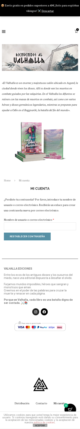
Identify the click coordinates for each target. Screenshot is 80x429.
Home (7, 180)
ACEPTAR (40, 425)
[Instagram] (35, 311)
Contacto (41, 403)
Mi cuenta (59, 403)
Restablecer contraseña (27, 236)
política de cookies (44, 422)
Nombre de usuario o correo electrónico (36, 219)
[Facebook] (44, 311)
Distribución (22, 403)
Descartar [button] (48, 11)
